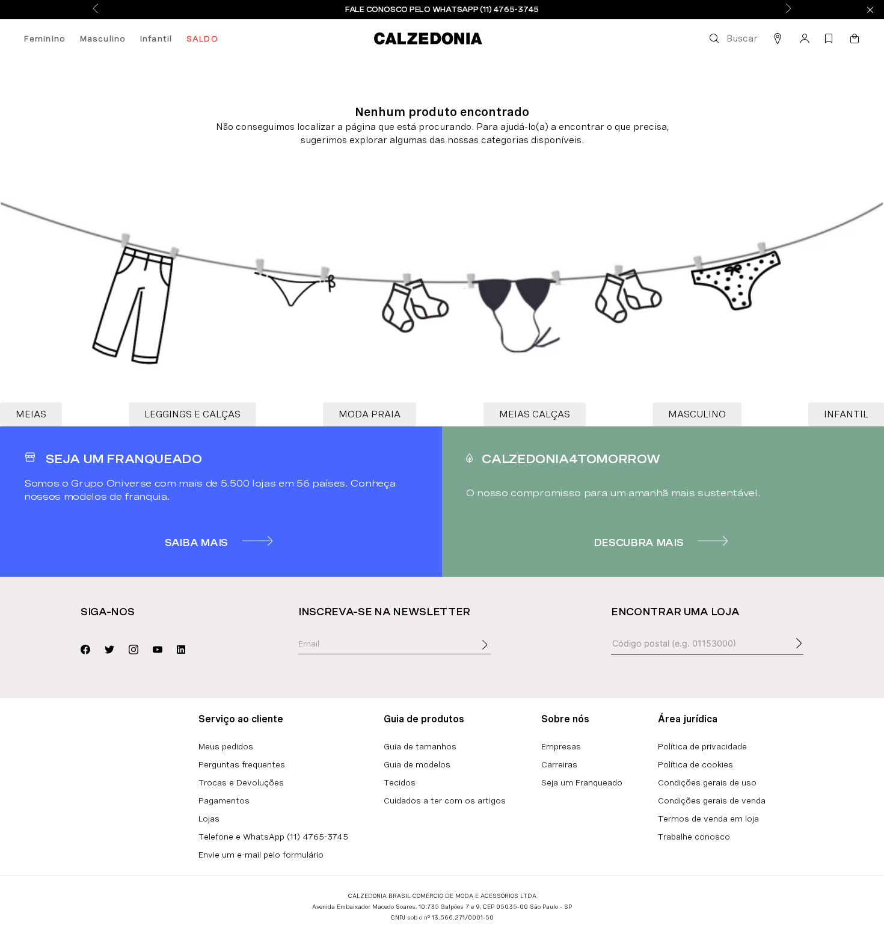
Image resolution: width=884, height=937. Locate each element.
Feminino (45, 38)
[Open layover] (497, 653)
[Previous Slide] (95, 9)
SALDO (202, 38)
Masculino (103, 38)
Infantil (156, 38)
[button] (732, 38)
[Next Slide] (788, 9)
